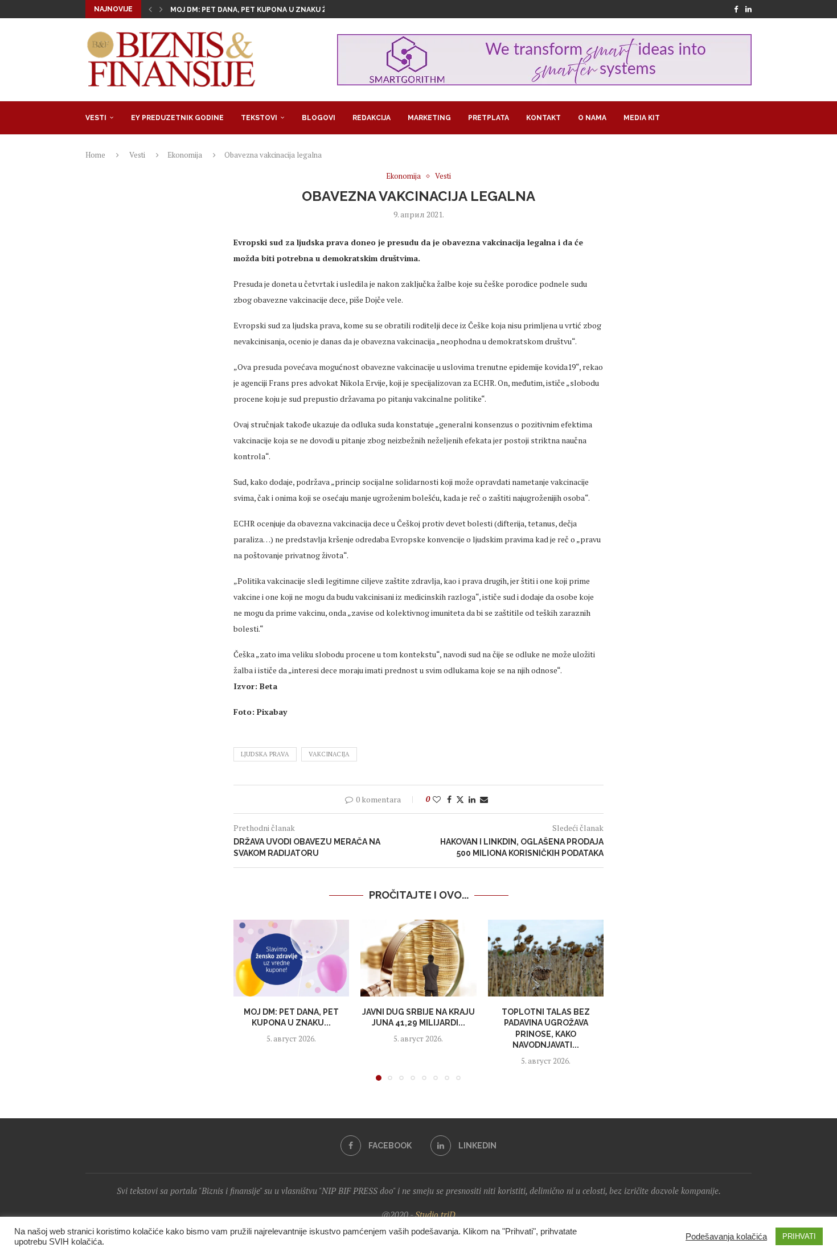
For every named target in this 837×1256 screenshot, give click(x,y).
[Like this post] (437, 799)
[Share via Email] (484, 799)
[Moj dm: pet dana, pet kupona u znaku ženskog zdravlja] (291, 958)
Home (95, 155)
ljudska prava (265, 754)
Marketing (429, 118)
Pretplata (488, 118)
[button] (150, 9)
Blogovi (318, 118)
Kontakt (543, 118)
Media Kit (641, 118)
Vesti (95, 118)
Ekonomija (184, 155)
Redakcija (371, 118)
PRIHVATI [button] (799, 1236)
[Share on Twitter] (460, 799)
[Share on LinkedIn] (472, 799)
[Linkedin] (748, 9)
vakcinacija (329, 754)
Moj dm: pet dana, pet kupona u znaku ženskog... (266, 10)
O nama (592, 118)
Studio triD (435, 1214)
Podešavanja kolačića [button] (726, 1236)
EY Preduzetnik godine (177, 118)
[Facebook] (736, 9)
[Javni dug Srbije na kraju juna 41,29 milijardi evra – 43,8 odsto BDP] (418, 958)
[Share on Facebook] (449, 799)
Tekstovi (259, 118)
